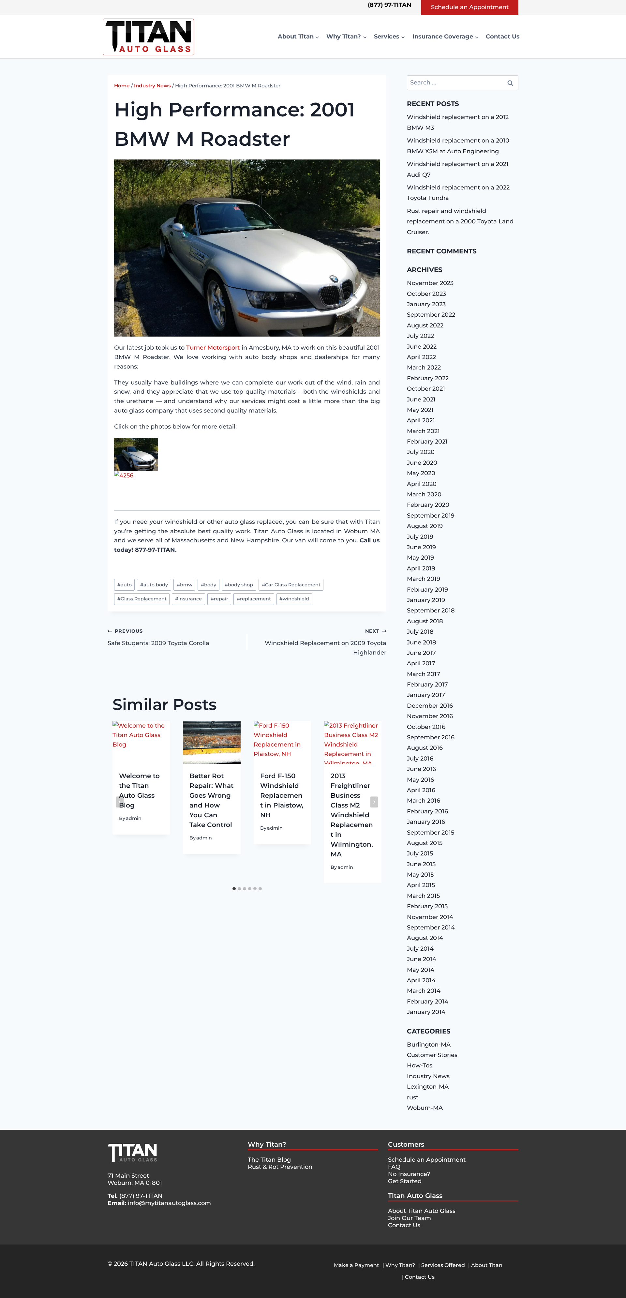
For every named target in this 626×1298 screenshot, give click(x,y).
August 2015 (424, 843)
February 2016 (427, 811)
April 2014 (421, 980)
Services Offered (443, 1265)
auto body (154, 585)
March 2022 (424, 367)
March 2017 (423, 674)
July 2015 (420, 853)
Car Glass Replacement (291, 585)
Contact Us (503, 36)
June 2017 (421, 653)
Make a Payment (356, 1265)
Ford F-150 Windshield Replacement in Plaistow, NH (281, 795)
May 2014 (420, 970)
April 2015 (421, 885)
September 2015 (430, 832)
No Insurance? (409, 1174)
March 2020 (424, 494)
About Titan (486, 1265)
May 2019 (420, 557)
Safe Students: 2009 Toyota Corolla (158, 637)
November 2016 (430, 716)
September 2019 (431, 515)
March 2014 (423, 990)
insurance (188, 599)
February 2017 (427, 684)
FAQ (394, 1166)
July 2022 (420, 336)
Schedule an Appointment (470, 7)
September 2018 (431, 610)
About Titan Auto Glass (421, 1211)
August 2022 (425, 325)
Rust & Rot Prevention (280, 1166)
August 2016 (425, 747)
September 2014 (431, 927)
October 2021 (426, 388)
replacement (254, 599)
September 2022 (431, 314)
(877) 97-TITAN (141, 1196)
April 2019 (421, 568)
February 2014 (427, 1001)
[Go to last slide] (120, 802)
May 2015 (420, 874)
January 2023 (426, 304)
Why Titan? (267, 1144)
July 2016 (420, 758)
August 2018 (425, 621)
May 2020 (421, 473)
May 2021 (420, 410)
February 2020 (428, 504)
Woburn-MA (425, 1107)
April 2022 (421, 357)
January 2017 (426, 695)
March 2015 (423, 895)
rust (412, 1097)
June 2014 (421, 959)
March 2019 (423, 578)
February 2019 (427, 589)
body (208, 585)
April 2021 (421, 420)
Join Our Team (409, 1218)
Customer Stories (432, 1055)
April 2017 (421, 663)
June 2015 (421, 864)
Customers (406, 1144)
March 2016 (423, 800)
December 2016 (430, 705)
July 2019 (420, 536)
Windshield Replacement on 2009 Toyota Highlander (325, 642)
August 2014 (425, 938)
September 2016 (431, 737)
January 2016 (426, 821)
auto (124, 585)
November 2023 (430, 283)
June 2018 (421, 642)
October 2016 (426, 727)
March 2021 (423, 431)
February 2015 (427, 906)
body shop (239, 585)
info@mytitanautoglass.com (169, 1203)
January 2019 (426, 600)
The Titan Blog (269, 1159)
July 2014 (420, 948)
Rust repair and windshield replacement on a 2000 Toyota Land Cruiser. (460, 221)
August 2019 (425, 526)
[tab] (234, 888)
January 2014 (426, 1012)
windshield (294, 599)
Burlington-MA (429, 1044)
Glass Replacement (142, 599)
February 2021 (427, 441)
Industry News (428, 1076)
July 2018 (420, 631)
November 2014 (430, 917)
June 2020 (422, 462)
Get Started (405, 1181)
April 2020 (422, 484)
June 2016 (421, 769)
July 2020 (421, 452)
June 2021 (421, 399)
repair (219, 599)
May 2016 (420, 779)
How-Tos (419, 1065)
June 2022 (422, 346)
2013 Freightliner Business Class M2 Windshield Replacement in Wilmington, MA (352, 815)
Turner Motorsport (213, 347)
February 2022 (428, 378)
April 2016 (421, 790)
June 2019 (421, 547)
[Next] (374, 802)
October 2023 (426, 293)
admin (134, 818)
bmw (184, 585)
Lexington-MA (428, 1086)
